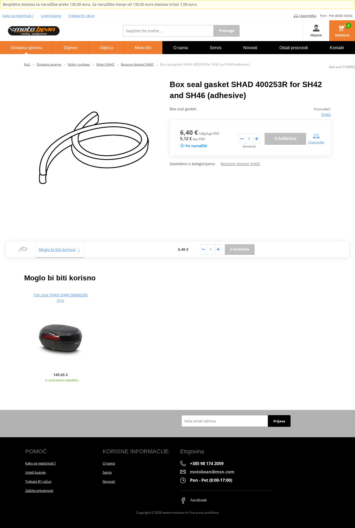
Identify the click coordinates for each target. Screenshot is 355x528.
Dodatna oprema (49, 64)
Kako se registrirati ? (18, 15)
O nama (109, 463)
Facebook (198, 500)
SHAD (326, 114)
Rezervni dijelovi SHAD (137, 64)
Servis (107, 472)
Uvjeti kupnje (51, 15)
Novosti (109, 481)
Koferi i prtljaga (79, 64)
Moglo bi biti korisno (57, 249)
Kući (27, 64)
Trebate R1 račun (81, 15)
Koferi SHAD (105, 64)
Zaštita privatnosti (39, 490)
